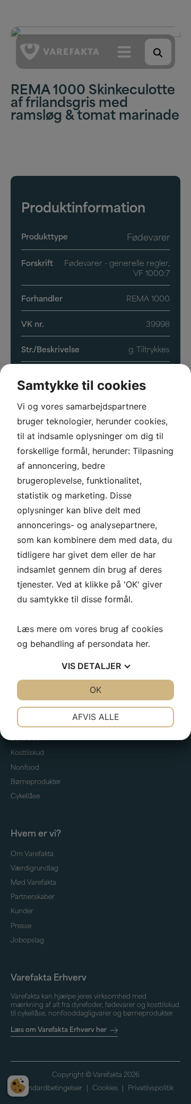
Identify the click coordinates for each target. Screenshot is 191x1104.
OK (95, 689)
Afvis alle (95, 716)
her (142, 643)
